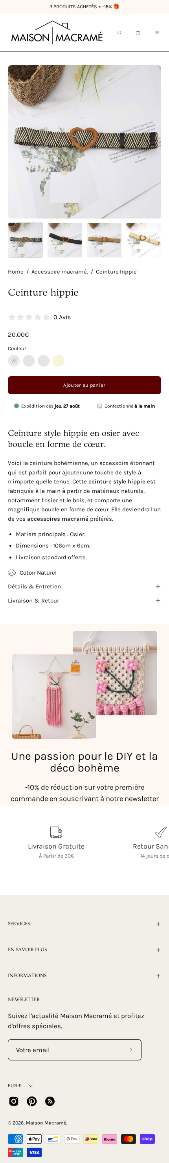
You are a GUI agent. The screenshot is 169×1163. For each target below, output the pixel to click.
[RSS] (50, 1101)
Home (16, 271)
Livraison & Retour (33, 600)
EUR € (15, 1085)
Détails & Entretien (34, 586)
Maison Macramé (46, 1123)
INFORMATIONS (27, 975)
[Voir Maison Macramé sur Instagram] (14, 1101)
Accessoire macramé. (59, 271)
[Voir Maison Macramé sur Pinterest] (32, 1101)
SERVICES (19, 923)
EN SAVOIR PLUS (27, 949)
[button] (118, 32)
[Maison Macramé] (57, 32)
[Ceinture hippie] (25, 240)
